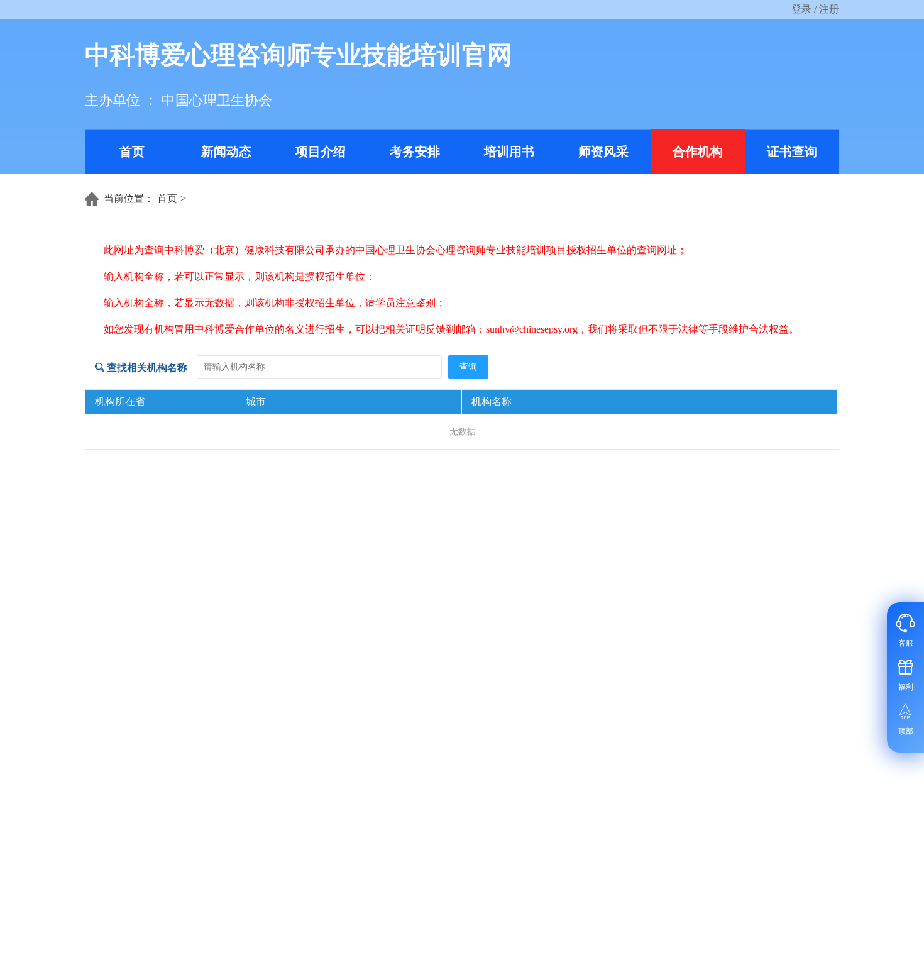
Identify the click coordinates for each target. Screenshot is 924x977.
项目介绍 (320, 151)
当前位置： (129, 198)
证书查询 (792, 151)
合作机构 (698, 151)
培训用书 (509, 151)
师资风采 (603, 151)
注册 (829, 9)
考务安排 (415, 151)
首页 (132, 151)
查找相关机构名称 (145, 367)
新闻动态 (226, 151)
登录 (801, 9)
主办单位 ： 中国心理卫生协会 (178, 100)
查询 (468, 367)
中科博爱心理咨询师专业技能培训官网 (298, 55)
